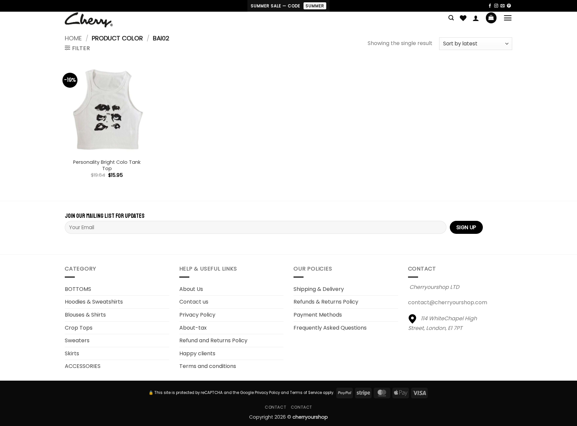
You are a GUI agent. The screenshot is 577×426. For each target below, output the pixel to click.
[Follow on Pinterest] (509, 6)
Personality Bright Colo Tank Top (107, 165)
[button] (451, 17)
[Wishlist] (463, 18)
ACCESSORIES (83, 366)
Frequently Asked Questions (330, 328)
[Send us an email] (503, 6)
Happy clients (197, 353)
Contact (275, 407)
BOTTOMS (78, 289)
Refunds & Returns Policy (326, 302)
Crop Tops (78, 328)
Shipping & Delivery (319, 289)
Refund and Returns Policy (213, 340)
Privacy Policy (197, 315)
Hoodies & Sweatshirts (94, 302)
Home (73, 38)
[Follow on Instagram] (496, 6)
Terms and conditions (207, 366)
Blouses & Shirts (85, 315)
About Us (191, 289)
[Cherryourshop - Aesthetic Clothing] (99, 20)
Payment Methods (318, 315)
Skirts (72, 353)
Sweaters (77, 340)
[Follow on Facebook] (490, 6)
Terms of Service (306, 392)
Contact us (193, 302)
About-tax (193, 328)
